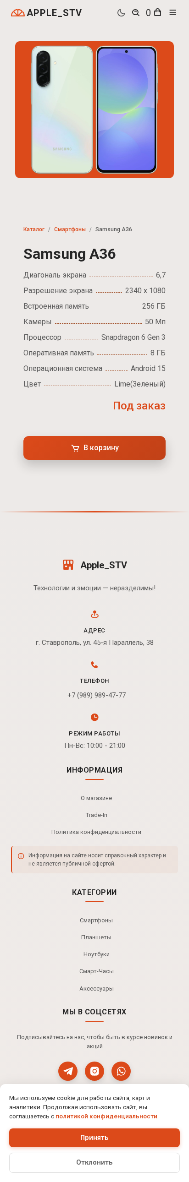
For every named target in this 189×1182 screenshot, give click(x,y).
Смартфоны (70, 229)
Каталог (33, 229)
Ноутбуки (96, 954)
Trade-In (96, 815)
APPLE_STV (54, 12)
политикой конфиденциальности (106, 1116)
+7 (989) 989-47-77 (96, 695)
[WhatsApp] (121, 1071)
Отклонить (94, 1162)
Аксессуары (96, 988)
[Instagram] (94, 1071)
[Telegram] (68, 1071)
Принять (94, 1138)
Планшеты (96, 937)
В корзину (101, 447)
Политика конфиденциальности (96, 831)
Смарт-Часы (96, 971)
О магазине (96, 798)
